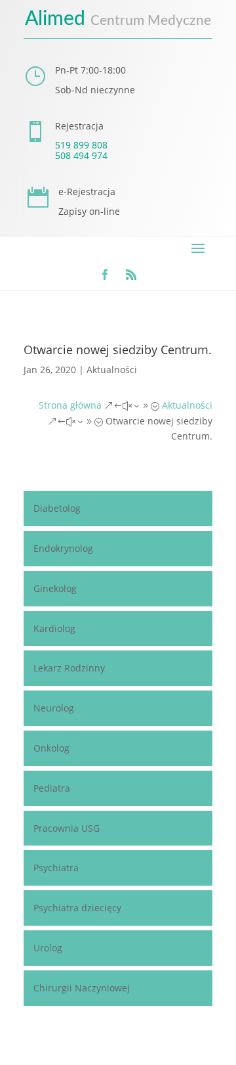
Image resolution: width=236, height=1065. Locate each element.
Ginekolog (55, 588)
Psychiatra (56, 867)
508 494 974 (81, 155)
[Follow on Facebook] (104, 274)
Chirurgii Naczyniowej (81, 988)
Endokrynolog (63, 548)
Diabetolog (57, 508)
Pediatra (51, 788)
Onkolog (51, 748)
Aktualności (112, 369)
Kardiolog (54, 628)
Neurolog (53, 708)
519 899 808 (81, 145)
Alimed (118, 19)
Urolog (47, 947)
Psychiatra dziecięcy (77, 907)
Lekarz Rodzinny (69, 668)
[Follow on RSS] (131, 274)
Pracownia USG (66, 828)
